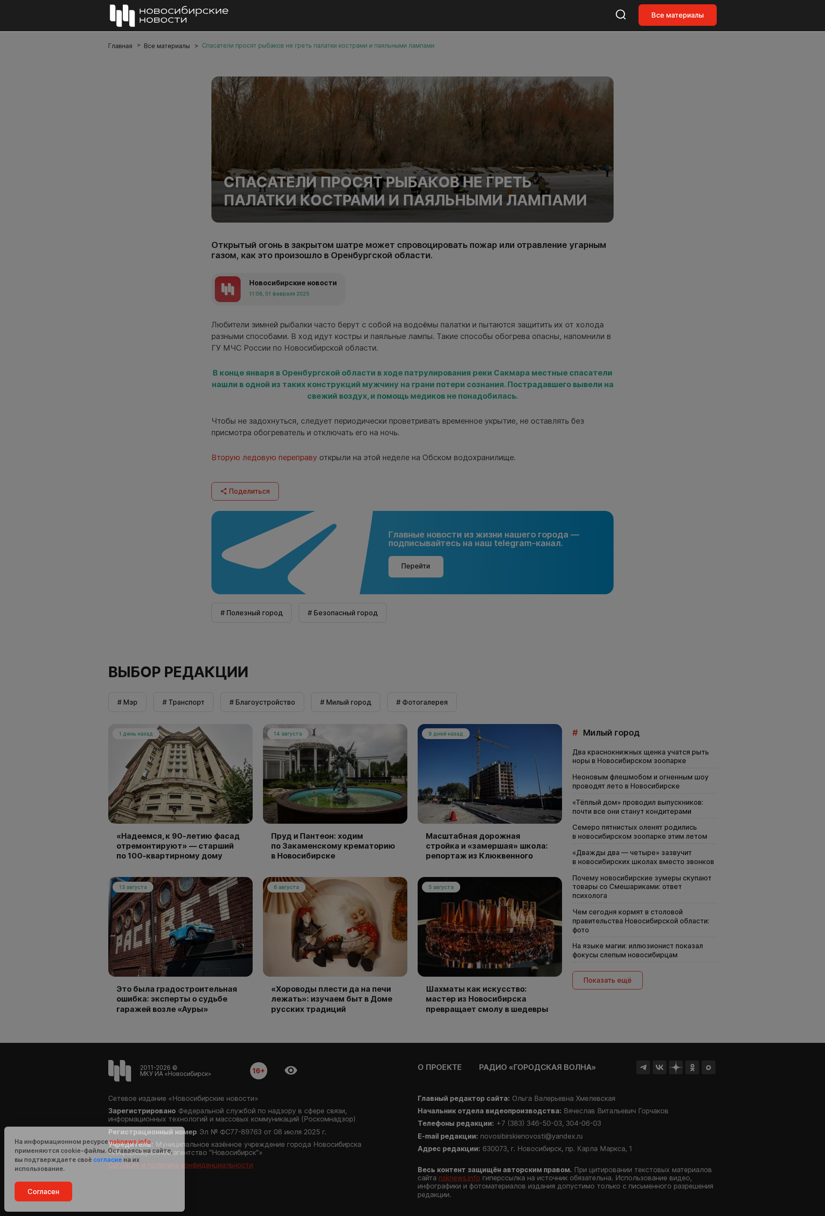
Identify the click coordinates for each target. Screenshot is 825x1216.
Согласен (43, 1191)
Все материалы (677, 15)
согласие (107, 1159)
